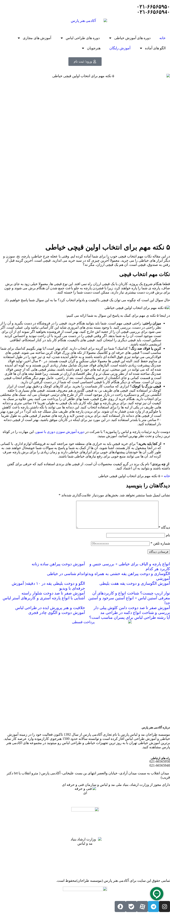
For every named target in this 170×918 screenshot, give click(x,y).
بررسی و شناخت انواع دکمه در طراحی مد (135, 612)
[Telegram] (153, 906)
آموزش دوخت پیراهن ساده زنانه (58, 564)
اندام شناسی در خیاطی (66, 573)
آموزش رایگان (119, 48)
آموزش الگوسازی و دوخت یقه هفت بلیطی (134, 583)
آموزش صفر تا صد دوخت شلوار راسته (53, 593)
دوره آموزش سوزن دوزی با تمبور (60, 432)
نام (168, 535)
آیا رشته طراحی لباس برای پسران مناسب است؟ (129, 617)
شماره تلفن (160, 543)
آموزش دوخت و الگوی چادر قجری (56, 612)
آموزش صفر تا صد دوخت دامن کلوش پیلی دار (132, 608)
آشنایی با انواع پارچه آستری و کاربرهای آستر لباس (44, 598)
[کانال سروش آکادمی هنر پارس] (120, 906)
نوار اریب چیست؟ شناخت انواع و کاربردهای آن (131, 593)
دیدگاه (164, 527)
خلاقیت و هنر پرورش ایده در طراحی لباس (50, 608)
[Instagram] (164, 906)
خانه (162, 38)
